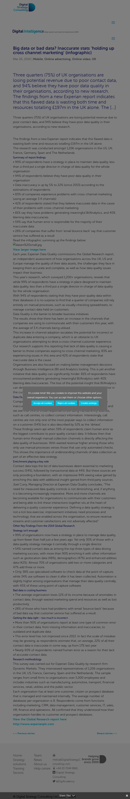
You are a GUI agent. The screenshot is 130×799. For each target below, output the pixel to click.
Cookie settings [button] (89, 403)
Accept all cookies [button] (43, 403)
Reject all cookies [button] (66, 403)
